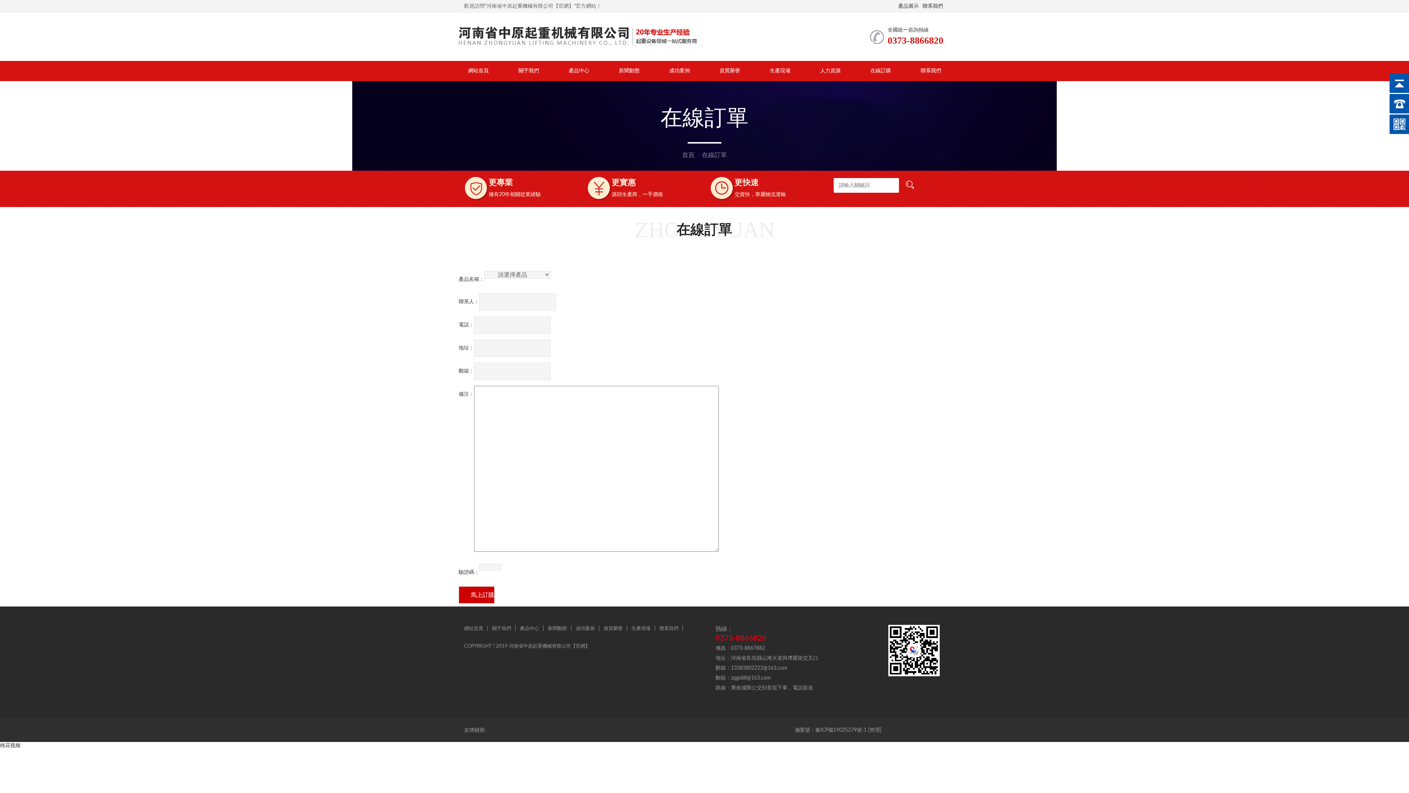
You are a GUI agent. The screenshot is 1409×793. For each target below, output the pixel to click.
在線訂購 (880, 70)
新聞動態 (629, 70)
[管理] (874, 730)
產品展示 (908, 6)
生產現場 (780, 70)
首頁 (688, 155)
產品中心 (579, 70)
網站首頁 (478, 70)
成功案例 (679, 70)
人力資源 (830, 70)
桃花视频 (10, 745)
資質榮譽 (730, 70)
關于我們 (528, 70)
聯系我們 (932, 6)
